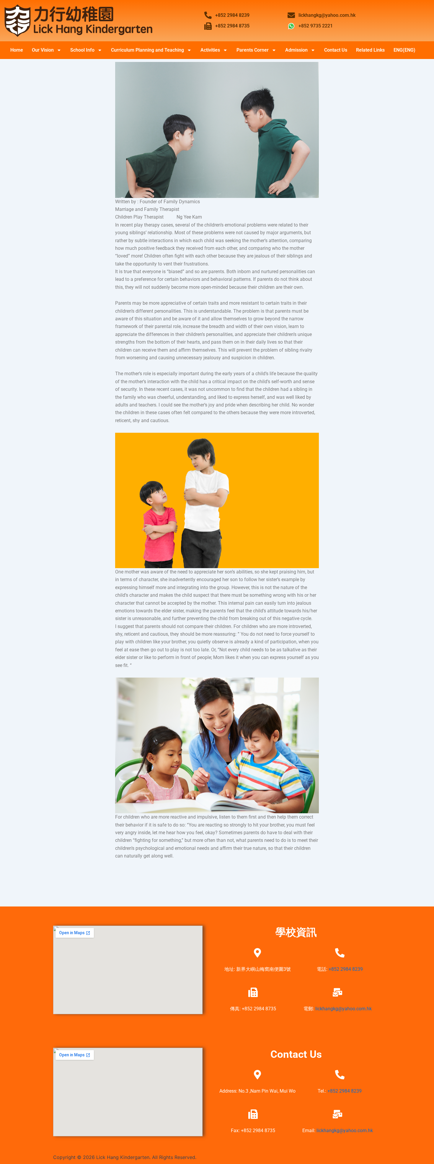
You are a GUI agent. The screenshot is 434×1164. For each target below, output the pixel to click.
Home (16, 50)
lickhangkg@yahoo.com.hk (343, 1008)
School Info (82, 50)
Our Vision (43, 50)
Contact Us (335, 50)
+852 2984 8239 (346, 969)
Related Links (370, 50)
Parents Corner (252, 50)
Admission (296, 50)
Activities (210, 50)
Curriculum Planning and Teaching (147, 50)
